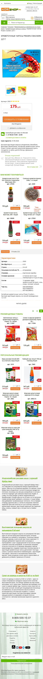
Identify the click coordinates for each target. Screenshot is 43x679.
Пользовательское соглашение (21, 663)
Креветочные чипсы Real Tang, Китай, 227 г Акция (32, 214)
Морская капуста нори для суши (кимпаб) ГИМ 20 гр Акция (10, 429)
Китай (25, 267)
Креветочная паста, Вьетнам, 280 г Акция (10, 214)
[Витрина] (41, 311)
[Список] (33, 311)
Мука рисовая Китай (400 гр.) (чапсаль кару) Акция (10, 360)
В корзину (15, 208)
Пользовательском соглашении (25, 674)
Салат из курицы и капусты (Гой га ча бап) (20, 575)
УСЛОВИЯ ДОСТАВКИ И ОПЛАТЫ (16, 137)
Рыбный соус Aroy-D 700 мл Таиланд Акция (31, 360)
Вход (30, 3)
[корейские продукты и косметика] (2, 6)
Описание (5, 251)
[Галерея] (37, 311)
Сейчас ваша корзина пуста (13, 18)
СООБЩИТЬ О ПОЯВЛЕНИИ (16, 119)
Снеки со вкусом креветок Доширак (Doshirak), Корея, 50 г (32, 319)
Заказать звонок (32, 10)
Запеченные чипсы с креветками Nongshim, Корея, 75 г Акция (10, 319)
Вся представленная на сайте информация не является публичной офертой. (21, 626)
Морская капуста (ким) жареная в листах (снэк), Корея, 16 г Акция (10, 395)
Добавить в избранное (17, 128)
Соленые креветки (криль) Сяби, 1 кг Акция (32, 179)
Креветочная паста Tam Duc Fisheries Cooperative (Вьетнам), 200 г (10, 180)
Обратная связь (22, 621)
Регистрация (37, 3)
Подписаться (21, 661)
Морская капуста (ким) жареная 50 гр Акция (32, 394)
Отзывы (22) (15, 251)
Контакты (7, 3)
